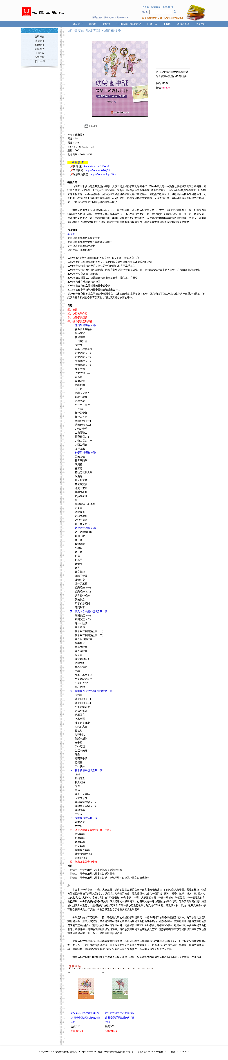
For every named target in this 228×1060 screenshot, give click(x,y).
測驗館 (106, 24)
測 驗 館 (39, 44)
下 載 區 (39, 53)
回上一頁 (40, 61)
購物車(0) (156, 7)
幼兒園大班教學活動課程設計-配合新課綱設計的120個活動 (119, 1017)
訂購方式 (152, 24)
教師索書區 (183, 24)
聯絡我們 (168, 7)
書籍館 (92, 24)
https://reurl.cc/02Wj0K (97, 170)
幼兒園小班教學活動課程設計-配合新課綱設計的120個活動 (85, 1017)
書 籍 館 (39, 40)
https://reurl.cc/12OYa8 (96, 166)
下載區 (167, 24)
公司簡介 (78, 24)
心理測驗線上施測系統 (128, 24)
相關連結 (201, 24)
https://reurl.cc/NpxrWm (103, 174)
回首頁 (145, 7)
